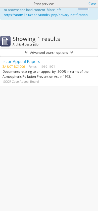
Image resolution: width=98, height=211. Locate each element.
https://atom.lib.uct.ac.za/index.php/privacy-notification (46, 14)
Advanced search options (49, 52)
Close (92, 4)
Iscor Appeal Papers (21, 61)
